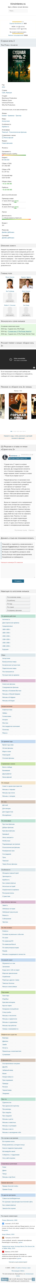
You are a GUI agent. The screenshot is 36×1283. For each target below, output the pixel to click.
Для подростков (7, 812)
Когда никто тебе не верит (11, 970)
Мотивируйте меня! (8, 1151)
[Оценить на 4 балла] (16, 33)
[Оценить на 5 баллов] (17, 33)
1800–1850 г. (6, 629)
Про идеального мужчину (10, 1106)
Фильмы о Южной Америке (11, 694)
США (3, 92)
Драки (4, 1170)
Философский (8, 137)
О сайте (18, 1268)
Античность (6, 619)
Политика (5, 729)
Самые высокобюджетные (11, 1198)
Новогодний (6, 755)
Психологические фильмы (18, 132)
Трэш (4, 857)
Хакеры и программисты (10, 1029)
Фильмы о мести (7, 1129)
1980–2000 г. (6, 646)
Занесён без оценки (9, 1208)
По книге (5, 937)
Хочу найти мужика (8, 1158)
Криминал (11, 115)
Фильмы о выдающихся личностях (13, 954)
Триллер (18, 115)
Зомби (4, 1044)
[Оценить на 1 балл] (12, 33)
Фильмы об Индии (8, 700)
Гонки (4, 1167)
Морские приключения (9, 973)
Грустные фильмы (8, 824)
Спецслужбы (6, 1012)
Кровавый (5, 834)
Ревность (5, 915)
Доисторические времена (10, 623)
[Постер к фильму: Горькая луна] (18, 406)
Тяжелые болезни (8, 983)
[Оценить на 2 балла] (14, 33)
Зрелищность (6, 876)
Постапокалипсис (8, 671)
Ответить (31, 530)
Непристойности (7, 1077)
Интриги (5, 719)
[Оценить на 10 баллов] (23, 33)
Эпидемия (5, 1093)
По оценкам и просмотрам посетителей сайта (17, 1202)
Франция (9, 92)
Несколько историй (8, 886)
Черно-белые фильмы (9, 864)
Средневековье (7, 626)
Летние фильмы (7, 748)
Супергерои (6, 1054)
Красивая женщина (8, 1002)
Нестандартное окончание (11, 726)
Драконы (5, 1041)
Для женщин (6, 808)
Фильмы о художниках (9, 1022)
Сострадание (6, 854)
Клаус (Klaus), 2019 (8, 1234)
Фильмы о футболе (8, 1177)
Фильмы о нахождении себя (11, 1132)
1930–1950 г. (6, 639)
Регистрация (15, 1271)
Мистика (5, 723)
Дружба (4, 1067)
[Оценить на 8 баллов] (21, 33)
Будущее (5, 649)
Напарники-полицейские (10, 1009)
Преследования (7, 1080)
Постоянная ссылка (21, 530)
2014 (3, 87)
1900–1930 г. (6, 636)
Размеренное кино (8, 851)
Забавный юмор (7, 1070)
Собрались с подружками (10, 1155)
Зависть (5, 905)
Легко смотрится (7, 837)
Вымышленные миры (9, 661)
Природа (5, 1083)
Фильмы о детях (7, 1119)
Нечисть (5, 1048)
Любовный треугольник (10, 912)
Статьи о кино (26, 1268)
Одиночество (6, 1102)
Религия (5, 1087)
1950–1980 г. (6, 642)
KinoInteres (13, 456)
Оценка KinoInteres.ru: (17, 23)
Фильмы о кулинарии (9, 1126)
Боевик (4, 115)
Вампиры (5, 1038)
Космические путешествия (11, 665)
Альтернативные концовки (11, 1063)
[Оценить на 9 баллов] (22, 33)
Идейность (5, 126)
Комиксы (5, 931)
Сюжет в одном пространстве (12, 786)
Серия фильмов (7, 143)
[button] (6, 410)
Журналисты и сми (8, 963)
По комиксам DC (7, 941)
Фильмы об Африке (8, 697)
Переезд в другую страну (10, 980)
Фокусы (4, 733)
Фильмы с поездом (8, 796)
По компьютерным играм (10, 947)
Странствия (6, 896)
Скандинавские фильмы (10, 687)
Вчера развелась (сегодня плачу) (13, 1145)
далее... (6, 1230)
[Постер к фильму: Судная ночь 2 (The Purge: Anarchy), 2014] (18, 81)
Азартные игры (7, 709)
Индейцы (5, 999)
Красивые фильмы (8, 831)
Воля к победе (7, 767)
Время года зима (7, 745)
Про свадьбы (6, 1112)
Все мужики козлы (8, 1141)
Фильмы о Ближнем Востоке (11, 690)
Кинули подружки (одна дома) (12, 1148)
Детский (5, 805)
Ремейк (4, 951)
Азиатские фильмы (8, 684)
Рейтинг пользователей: (15, 35)
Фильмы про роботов (9, 1025)
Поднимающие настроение (11, 844)
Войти (22, 1271)
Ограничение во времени (10, 889)
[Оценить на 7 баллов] (19, 33)
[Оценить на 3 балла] (15, 33)
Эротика (5, 922)
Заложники (6, 966)
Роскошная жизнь (8, 893)
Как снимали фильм (9, 883)
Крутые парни (7, 1005)
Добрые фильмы (8, 827)
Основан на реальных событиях (13, 934)
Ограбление (6, 976)
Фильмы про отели (8, 793)
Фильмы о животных (9, 1122)
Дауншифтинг (6, 774)
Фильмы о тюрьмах (8, 789)
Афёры (4, 713)
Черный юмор (6, 1090)
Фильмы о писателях (9, 1015)
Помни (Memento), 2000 (9, 1220)
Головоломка (6, 716)
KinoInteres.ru (18, 3)
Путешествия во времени (10, 675)
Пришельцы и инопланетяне (11, 1051)
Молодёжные (6, 815)
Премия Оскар (7, 1189)
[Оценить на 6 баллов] (18, 33)
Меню (4, 1279)
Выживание (6, 770)
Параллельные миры (9, 668)
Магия (4, 1073)
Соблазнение (6, 918)
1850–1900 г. (6, 633)
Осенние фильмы (8, 758)
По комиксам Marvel (9, 944)
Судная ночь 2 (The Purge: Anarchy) (19, 331)
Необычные (6, 841)
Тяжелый (5, 132)
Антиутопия (6, 121)
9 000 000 (6, 160)
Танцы (4, 1174)
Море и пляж (6, 751)
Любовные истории (8, 908)
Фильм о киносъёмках (9, 986)
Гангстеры (5, 995)
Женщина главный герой (10, 873)
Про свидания (7, 1116)
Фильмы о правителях (9, 1019)
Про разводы (6, 1109)
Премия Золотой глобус (10, 1186)
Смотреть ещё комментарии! (18, 1262)
